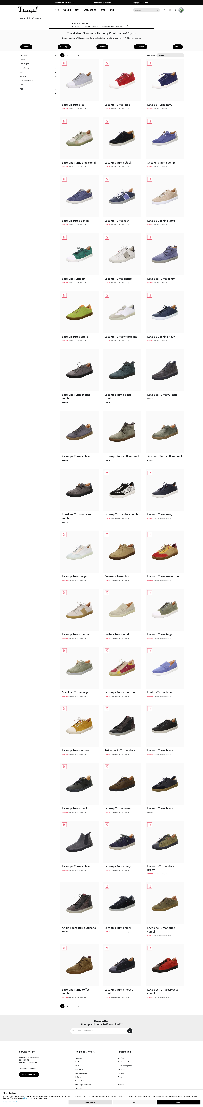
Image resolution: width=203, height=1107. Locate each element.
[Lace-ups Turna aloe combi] (79, 138)
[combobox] (144, 10)
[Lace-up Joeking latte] (165, 196)
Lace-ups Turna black (118, 163)
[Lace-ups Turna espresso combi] (165, 965)
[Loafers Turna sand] (122, 610)
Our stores (121, 1069)
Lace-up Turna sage (74, 576)
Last (21, 72)
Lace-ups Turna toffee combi (161, 929)
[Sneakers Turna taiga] (79, 668)
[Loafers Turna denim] (165, 668)
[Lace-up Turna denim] (79, 196)
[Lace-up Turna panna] (79, 610)
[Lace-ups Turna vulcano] (165, 370)
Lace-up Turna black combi (122, 514)
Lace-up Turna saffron (76, 750)
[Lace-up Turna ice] (79, 80)
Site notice (122, 1081)
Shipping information (83, 1085)
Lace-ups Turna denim (161, 279)
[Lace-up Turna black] (165, 726)
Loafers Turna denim (160, 692)
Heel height (24, 64)
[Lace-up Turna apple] (79, 312)
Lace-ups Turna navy (118, 866)
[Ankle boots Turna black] (122, 726)
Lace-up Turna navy (159, 105)
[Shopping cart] (175, 10)
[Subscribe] (129, 1030)
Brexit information (124, 1062)
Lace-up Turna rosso (117, 105)
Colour (22, 59)
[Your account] (170, 10)
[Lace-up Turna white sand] (122, 312)
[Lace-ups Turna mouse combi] (79, 370)
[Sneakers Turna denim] (165, 138)
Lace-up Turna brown (118, 808)
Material (23, 76)
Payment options (81, 1073)
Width (22, 89)
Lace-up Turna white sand (121, 337)
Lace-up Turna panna (75, 634)
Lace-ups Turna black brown (160, 868)
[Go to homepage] (28, 10)
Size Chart (79, 1088)
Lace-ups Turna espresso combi (162, 991)
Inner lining (24, 68)
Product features (26, 80)
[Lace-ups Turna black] (122, 138)
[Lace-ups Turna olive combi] (122, 432)
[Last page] (78, 55)
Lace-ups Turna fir (73, 279)
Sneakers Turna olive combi (164, 456)
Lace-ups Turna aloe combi (79, 163)
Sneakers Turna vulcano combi (77, 516)
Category (23, 55)
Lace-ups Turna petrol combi (118, 396)
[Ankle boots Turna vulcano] (79, 903)
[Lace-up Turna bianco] (122, 254)
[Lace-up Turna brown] (122, 784)
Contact (78, 1062)
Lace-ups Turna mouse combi (76, 396)
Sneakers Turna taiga (75, 692)
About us (121, 1058)
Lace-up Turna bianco (118, 279)
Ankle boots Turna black (120, 750)
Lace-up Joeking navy (161, 337)
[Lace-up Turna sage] (79, 552)
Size (21, 85)
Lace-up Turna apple (75, 337)
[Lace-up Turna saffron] (79, 726)
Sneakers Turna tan (117, 576)
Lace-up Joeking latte (161, 221)
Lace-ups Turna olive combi (122, 456)
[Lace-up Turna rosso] (122, 80)
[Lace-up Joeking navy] (165, 312)
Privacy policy (123, 1073)
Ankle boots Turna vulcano (79, 928)
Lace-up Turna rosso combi (164, 576)
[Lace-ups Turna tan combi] (122, 668)
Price (22, 93)
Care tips (78, 1058)
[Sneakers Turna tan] (122, 552)
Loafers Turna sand (117, 634)
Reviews (121, 1085)
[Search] (158, 10)
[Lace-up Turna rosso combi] (165, 552)
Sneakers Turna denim (161, 163)
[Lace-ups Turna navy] (122, 842)
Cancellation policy (125, 1066)
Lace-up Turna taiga (159, 634)
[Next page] (73, 55)
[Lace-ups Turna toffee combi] (165, 903)
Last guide (79, 1069)
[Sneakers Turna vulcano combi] (79, 490)
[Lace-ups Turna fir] (79, 254)
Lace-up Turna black (160, 750)
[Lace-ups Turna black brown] (165, 842)
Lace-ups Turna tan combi (121, 692)
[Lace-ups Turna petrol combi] (122, 370)
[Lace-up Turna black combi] (122, 490)
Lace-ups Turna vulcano (162, 395)
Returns (78, 1077)
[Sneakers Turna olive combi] (165, 432)
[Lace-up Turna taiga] (165, 610)
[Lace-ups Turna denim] (165, 254)
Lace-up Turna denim (75, 221)
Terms (120, 1077)
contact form (31, 1068)
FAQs (77, 1066)
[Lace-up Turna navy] (165, 80)
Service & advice (81, 1081)
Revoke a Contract (29, 1074)
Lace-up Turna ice (73, 105)
